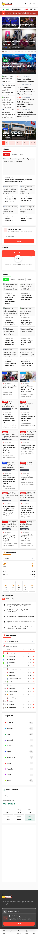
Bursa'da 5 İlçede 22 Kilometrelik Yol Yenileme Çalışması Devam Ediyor (18, 134)
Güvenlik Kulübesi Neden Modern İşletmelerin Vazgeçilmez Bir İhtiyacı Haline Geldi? (19, 605)
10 (35, 143)
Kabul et (19, 924)
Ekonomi (14, 154)
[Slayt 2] (13, 71)
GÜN (3, 598)
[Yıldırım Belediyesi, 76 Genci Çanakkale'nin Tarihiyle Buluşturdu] (17, 52)
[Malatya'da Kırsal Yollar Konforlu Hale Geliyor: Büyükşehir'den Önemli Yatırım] (14, 52)
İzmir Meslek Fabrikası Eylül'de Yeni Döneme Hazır (10, 388)
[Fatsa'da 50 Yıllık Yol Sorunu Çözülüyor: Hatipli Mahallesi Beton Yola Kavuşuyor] (29, 52)
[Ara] (26, 3)
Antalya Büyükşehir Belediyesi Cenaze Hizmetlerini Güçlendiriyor (27, 538)
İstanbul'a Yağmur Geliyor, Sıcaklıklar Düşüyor (27, 478)
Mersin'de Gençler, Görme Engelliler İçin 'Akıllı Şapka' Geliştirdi (9, 538)
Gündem (7, 154)
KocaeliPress (8, 383)
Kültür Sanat (21, 279)
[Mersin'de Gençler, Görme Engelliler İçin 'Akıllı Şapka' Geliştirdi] (32, 52)
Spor (21, 154)
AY (12, 598)
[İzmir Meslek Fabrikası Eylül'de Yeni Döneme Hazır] (3, 52)
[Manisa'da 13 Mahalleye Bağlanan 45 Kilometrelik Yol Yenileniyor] (11, 52)
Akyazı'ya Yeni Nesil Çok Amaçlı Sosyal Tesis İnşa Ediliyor (9, 508)
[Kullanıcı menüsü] (30, 3)
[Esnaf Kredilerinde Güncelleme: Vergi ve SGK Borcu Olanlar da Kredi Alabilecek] (6, 51)
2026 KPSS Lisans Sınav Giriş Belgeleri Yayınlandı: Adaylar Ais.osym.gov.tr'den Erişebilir (9, 480)
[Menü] (34, 4)
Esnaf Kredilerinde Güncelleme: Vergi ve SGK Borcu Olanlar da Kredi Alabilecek (27, 389)
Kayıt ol (19, 241)
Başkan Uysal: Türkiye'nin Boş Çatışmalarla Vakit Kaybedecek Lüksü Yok (9, 418)
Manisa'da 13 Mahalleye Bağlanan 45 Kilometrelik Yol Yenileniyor (28, 418)
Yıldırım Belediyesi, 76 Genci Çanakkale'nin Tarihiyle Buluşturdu (28, 447)
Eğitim (12, 279)
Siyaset (29, 279)
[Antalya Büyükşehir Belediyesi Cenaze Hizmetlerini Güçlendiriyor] (35, 52)
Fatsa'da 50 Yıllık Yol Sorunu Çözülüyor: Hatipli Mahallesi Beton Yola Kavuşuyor (27, 509)
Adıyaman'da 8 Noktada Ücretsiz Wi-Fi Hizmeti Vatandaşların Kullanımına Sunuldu (19, 628)
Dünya (6, 279)
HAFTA (7, 598)
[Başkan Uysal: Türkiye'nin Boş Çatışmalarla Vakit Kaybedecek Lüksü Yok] (8, 52)
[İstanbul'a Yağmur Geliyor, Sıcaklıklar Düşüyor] (23, 52)
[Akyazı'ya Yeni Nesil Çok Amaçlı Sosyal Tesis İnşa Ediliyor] (26, 52)
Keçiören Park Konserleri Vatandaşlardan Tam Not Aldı (20, 622)
